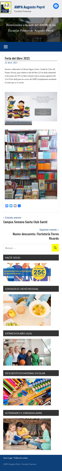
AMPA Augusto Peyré (29, 7)
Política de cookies (21, 458)
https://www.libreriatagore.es (18, 122)
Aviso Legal (7, 458)
